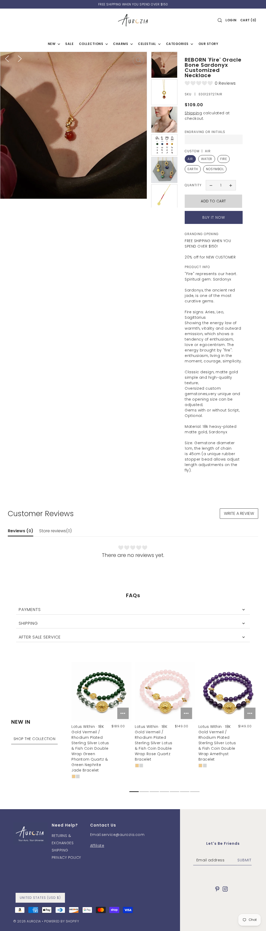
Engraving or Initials (205, 132)
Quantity (193, 185)
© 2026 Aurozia (27, 921)
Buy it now (213, 217)
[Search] (220, 20)
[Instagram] (225, 889)
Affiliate (97, 845)
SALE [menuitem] (69, 44)
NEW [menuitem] (52, 44)
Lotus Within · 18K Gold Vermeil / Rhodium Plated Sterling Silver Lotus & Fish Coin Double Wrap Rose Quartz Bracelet (153, 743)
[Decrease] (211, 185)
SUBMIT (244, 860)
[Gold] (73, 776)
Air (190, 159)
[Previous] (7, 58)
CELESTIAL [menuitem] (147, 44)
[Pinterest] (217, 889)
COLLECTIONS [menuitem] (91, 44)
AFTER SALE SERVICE (40, 637)
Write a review (239, 513)
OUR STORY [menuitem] (208, 44)
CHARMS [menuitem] (121, 44)
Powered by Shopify (61, 921)
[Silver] (77, 776)
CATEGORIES (178, 44)
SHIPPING (28, 623)
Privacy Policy (66, 857)
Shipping (193, 113)
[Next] (19, 58)
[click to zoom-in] (138, 60)
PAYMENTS (30, 610)
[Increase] (231, 185)
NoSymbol (215, 169)
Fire (223, 159)
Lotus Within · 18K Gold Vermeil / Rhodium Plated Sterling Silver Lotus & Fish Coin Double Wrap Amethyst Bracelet (217, 743)
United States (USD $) (40, 897)
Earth (193, 169)
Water (206, 159)
